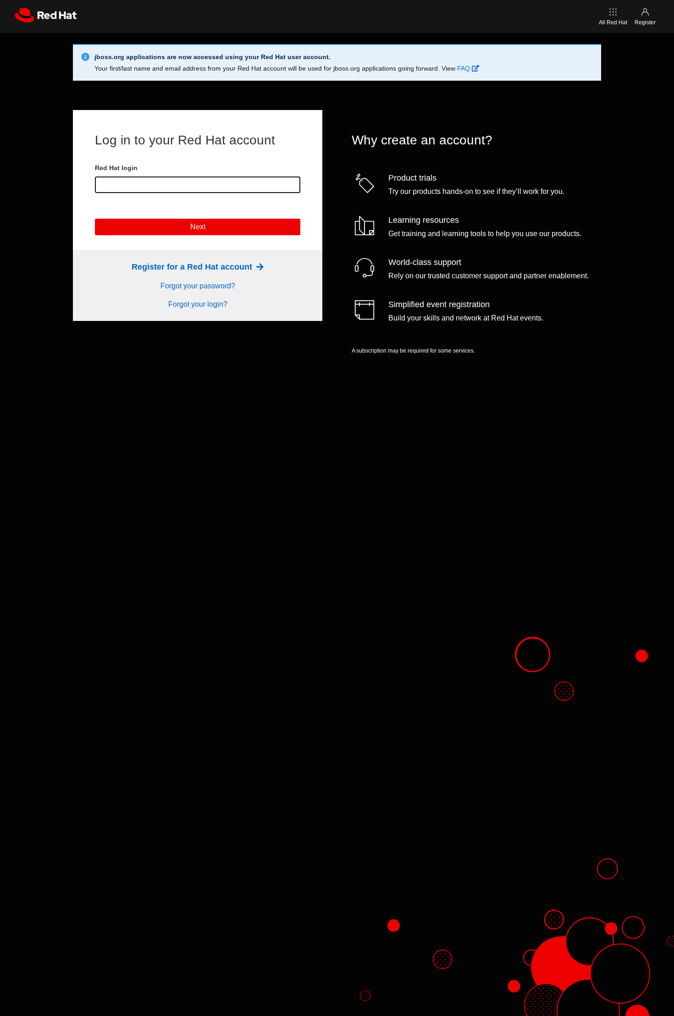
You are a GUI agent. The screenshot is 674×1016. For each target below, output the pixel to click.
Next (197, 227)
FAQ (464, 68)
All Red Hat (613, 22)
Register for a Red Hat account (193, 266)
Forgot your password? (197, 286)
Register (645, 22)
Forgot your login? (197, 304)
